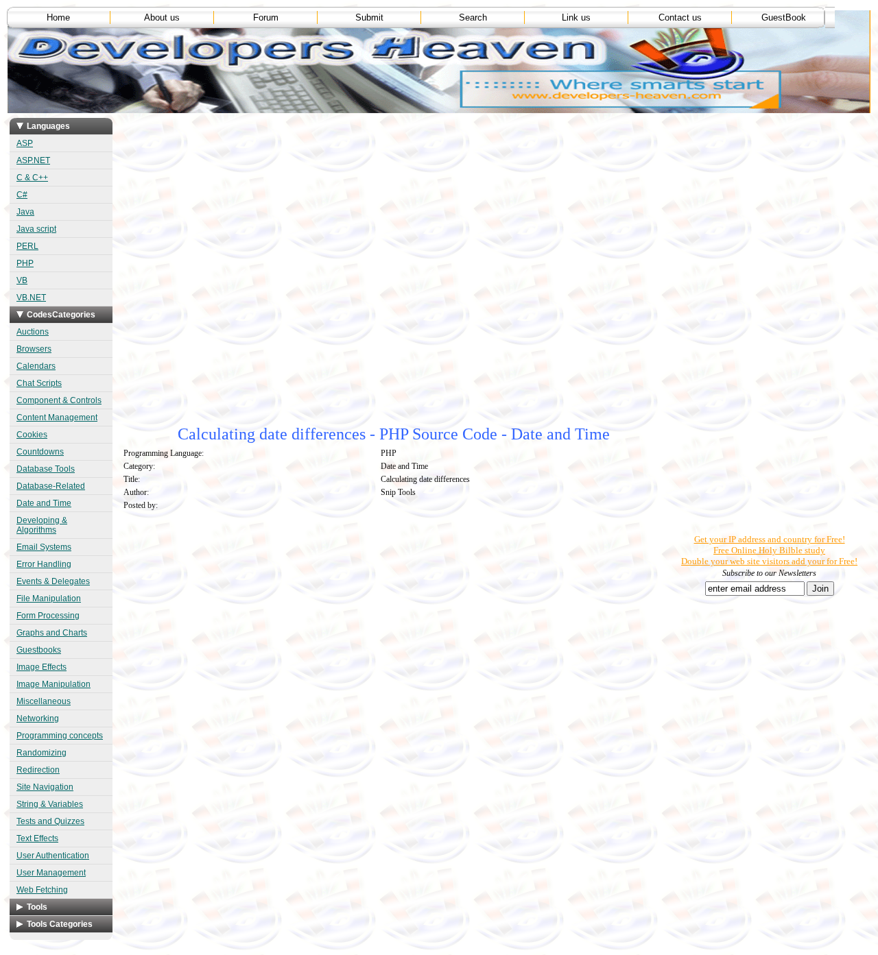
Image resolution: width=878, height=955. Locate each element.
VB (21, 280)
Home (58, 17)
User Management (51, 873)
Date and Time (43, 503)
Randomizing (41, 753)
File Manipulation (48, 598)
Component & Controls (59, 400)
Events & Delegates (53, 581)
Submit (369, 17)
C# (21, 195)
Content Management (56, 417)
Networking (37, 718)
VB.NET (31, 297)
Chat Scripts (39, 383)
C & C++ (32, 177)
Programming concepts (59, 735)
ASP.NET (33, 160)
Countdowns (40, 452)
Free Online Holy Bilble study (769, 550)
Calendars (36, 366)
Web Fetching (42, 890)
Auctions (32, 332)
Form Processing (48, 615)
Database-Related (50, 486)
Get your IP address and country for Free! (769, 539)
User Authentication (52, 855)
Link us (576, 17)
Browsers (33, 349)
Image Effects (41, 667)
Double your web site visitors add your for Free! (769, 561)
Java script (36, 229)
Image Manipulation (53, 684)
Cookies (31, 434)
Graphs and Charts (51, 633)
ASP (24, 143)
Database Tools (45, 469)
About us (162, 17)
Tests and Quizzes (50, 821)
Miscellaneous (43, 701)
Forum (265, 17)
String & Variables (49, 804)
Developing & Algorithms (41, 525)
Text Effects (37, 838)
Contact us (680, 17)
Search (473, 17)
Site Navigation (44, 787)
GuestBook (783, 17)
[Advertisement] (369, 208)
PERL (27, 246)
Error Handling (43, 564)
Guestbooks (38, 650)
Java (25, 212)
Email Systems (43, 547)
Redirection (38, 770)
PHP (25, 263)
